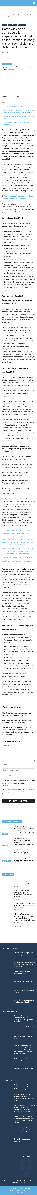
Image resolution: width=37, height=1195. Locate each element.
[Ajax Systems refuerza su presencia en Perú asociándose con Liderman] (7, 828)
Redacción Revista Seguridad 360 (24, 832)
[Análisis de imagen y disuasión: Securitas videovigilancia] (7, 1002)
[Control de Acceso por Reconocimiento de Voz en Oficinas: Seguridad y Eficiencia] (7, 882)
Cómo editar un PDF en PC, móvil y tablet (18, 557)
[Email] (23, 58)
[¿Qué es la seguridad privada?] (7, 1070)
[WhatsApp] (18, 58)
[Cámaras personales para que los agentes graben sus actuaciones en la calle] (7, 955)
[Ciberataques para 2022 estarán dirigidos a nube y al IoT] (7, 1029)
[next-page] (6, 865)
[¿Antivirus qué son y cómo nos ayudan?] (7, 1038)
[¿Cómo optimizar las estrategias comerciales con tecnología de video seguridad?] (7, 964)
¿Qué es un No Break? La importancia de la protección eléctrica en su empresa (23, 1087)
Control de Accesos (19, 15)
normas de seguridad (9, 69)
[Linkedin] (14, 58)
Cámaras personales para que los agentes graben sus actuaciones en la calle (23, 955)
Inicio (3, 15)
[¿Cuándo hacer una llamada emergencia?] (7, 1061)
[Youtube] (29, 1167)
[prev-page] (3, 865)
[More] (28, 58)
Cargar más (17, 926)
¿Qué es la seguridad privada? (23, 1068)
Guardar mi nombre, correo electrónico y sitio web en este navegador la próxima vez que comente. (18, 783)
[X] (9, 58)
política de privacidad (8, 792)
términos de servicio (23, 792)
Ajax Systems (17, 64)
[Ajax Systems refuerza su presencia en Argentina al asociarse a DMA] (7, 840)
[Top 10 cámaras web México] (7, 983)
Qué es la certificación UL (14, 106)
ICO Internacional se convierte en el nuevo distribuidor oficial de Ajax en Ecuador (24, 905)
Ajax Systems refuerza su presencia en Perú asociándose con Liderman (24, 828)
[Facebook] (4, 58)
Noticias (9, 15)
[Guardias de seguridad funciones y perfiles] (7, 993)
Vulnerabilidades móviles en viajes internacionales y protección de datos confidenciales (17, 533)
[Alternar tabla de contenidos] (3, 103)
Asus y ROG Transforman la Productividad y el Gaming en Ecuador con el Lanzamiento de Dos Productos (17, 551)
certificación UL (25, 67)
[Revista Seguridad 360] (18, 3)
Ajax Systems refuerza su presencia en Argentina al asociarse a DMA (22, 840)
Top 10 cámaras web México (23, 981)
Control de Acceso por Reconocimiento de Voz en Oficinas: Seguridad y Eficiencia (24, 882)
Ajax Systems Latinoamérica (11, 67)
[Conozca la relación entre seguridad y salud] (7, 974)
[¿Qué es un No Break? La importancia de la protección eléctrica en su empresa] (7, 1087)
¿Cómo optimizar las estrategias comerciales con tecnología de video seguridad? (24, 964)
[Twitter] (29, 1161)
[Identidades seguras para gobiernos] (7, 1141)
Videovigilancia (21, 24)
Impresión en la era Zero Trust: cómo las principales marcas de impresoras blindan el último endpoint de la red (17, 542)
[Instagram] (26, 1174)
